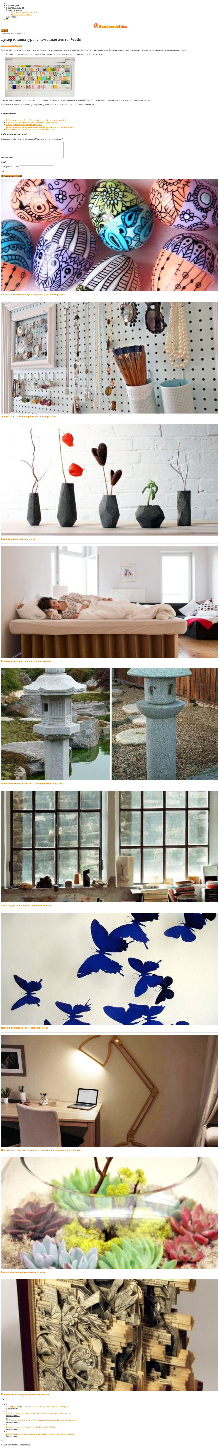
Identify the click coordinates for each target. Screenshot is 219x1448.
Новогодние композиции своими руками (24, 125)
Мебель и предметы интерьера (24, 12)
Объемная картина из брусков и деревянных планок (51, 1434)
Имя (3, 162)
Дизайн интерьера (14, 10)
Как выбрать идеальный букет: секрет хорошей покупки (30, 129)
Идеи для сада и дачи (15, 8)
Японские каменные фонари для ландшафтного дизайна (32, 783)
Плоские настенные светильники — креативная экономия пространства (41, 1150)
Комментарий (7, 157)
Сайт (3, 171)
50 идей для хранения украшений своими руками (28, 416)
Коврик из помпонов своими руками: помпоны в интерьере (43, 1406)
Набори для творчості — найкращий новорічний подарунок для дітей (36, 120)
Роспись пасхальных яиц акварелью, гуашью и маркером (33, 294)
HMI (3, 1440)
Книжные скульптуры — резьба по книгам (25, 1394)
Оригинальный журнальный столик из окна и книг (55, 1420)
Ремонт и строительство (21, 14)
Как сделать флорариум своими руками (23, 1272)
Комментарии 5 (13, 1429)
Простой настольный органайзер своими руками (50, 1413)
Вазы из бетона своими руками (18, 539)
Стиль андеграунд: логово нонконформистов (26, 905)
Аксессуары (11, 17)
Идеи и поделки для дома (11, 46)
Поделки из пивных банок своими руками (24, 1027)
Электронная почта (10, 166)
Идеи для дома (12, 5)
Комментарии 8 (13, 1409)
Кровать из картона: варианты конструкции (26, 661)
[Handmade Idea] (109, 25)
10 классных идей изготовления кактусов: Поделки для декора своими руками (40, 127)
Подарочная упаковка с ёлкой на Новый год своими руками (32, 122)
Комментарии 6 (13, 1416)
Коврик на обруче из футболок (42, 1427)
